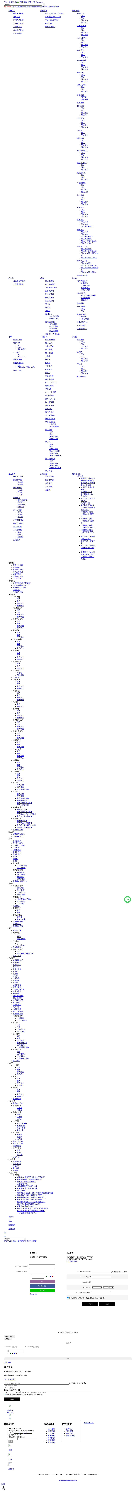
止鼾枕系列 (49, 291)
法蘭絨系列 (49, 405)
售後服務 (51, 1436)
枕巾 (19, 532)
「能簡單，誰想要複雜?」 (26, 1213)
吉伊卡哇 (48, 349)
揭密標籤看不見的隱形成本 (27, 1186)
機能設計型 (81, 293)
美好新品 (16, 17)
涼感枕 (47, 311)
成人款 (20, 517)
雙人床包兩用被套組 (89, 241)
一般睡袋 (52, 424)
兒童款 (20, 514)
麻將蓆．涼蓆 (18, 477)
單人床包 (84, 222)
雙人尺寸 (80, 230)
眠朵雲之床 (17, 340)
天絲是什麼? (85, 503)
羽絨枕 (47, 304)
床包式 (79, 352)
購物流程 (51, 1431)
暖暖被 (83, 317)
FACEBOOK (89, 1423)
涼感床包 (80, 118)
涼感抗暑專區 (82, 281)
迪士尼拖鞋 (17, 510)
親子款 (20, 512)
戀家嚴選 (43, 474)
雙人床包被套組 (87, 236)
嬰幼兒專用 (22, 349)
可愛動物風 (81, 183)
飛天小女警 (49, 353)
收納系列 (16, 498)
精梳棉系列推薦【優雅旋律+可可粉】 (87, 514)
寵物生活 (16, 540)
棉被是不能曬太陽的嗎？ (26, 1182)
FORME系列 (81, 26)
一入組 (20, 490)
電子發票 (51, 1440)
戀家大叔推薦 (18, 6)
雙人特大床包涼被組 (89, 272)
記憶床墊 (16, 352)
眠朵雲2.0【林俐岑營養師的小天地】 (31, 1211)
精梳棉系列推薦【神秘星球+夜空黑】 (87, 521)
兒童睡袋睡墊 (50, 422)
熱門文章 (79, 476)
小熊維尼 (48, 366)
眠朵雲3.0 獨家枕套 (52, 334)
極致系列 (80, 72)
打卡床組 (80, 103)
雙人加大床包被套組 (89, 251)
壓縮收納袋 (17, 488)
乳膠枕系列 (49, 301)
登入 (6, 2)
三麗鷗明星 (49, 376)
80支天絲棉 (81, 85)
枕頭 (42, 278)
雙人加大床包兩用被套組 (26, 814)
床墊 (10, 337)
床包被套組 (53, 436)
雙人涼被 (48, 471)
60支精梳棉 (53, 331)
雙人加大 (84, 20)
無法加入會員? (72, 1261)
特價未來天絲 (50, 27)
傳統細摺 (84, 99)
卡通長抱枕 (53, 318)
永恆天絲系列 (82, 38)
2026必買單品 (18, 23)
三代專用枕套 (18, 284)
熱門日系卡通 (50, 399)
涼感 (29, 6)
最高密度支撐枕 (19, 281)
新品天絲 (48, 6)
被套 (51, 434)
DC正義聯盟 (49, 395)
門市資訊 (23, 2)
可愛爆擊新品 (50, 340)
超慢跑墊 (55, 6)
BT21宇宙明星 (50, 392)
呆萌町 (42, 6)
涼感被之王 (85, 288)
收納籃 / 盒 (22, 502)
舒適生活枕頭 (18, 30)
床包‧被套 (75, 11)
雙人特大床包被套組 (89, 265)
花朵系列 (80, 207)
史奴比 (47, 359)
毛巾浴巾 (48, 486)
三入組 (20, 492)
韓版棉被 (80, 303)
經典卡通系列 (50, 419)
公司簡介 (69, 1429)
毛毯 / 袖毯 (85, 319)
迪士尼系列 (49, 402)
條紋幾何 (80, 195)
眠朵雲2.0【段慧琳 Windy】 (27, 1188)
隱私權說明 (70, 1436)
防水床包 (80, 340)
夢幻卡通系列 (50, 415)
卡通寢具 (43, 337)
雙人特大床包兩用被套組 (26, 825)
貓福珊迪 (48, 369)
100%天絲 (80, 13)
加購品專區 (17, 27)
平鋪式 (79, 364)
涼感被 (74, 278)
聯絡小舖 (31, 2)
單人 (83, 16)
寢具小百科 (76, 474)
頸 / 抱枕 (48, 314)
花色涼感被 (85, 290)
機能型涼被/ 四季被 (88, 295)
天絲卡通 (48, 409)
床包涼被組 (53, 439)
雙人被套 (84, 234)
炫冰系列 (48, 343)
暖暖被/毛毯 (81, 314)
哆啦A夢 (48, 389)
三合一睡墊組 (54, 426)
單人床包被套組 (87, 226)
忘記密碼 (33, 1294)
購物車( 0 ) (13, 2)
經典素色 (80, 138)
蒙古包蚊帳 (17, 527)
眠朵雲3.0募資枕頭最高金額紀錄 (29, 1179)
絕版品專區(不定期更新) (54, 13)
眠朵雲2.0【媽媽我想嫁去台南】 (29, 1204)
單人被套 (84, 224)
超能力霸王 (49, 386)
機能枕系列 (49, 297)
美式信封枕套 (82, 275)
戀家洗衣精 (35, 6)
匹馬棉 (79, 130)
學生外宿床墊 (18, 363)
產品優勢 (51, 1429)
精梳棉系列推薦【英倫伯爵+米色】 (30, 1199)
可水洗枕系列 (50, 284)
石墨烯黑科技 (82, 329)
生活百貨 (11, 474)
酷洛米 (47, 363)
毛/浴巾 (20, 537)
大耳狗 (47, 356)
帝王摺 (83, 97)
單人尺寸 (80, 220)
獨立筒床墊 (17, 359)
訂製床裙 (80, 95)
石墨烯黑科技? (86, 492)
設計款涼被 (85, 298)
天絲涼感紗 (85, 285)
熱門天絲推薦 (18, 20)
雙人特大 (84, 22)
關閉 (3, 1484)
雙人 (83, 18)
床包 (51, 432)
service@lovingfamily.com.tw (23, 1433)
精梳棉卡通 (49, 412)
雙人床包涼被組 (87, 243)
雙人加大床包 (86, 249)
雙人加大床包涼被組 (89, 258)
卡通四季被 (81, 307)
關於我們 (11, 1225)
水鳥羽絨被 (81, 325)
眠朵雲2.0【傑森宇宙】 (25, 1206)
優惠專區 (43, 11)
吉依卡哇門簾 (18, 520)
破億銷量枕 (49, 281)
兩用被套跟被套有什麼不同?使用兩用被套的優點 (88, 507)
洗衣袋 (20, 484)
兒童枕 (47, 307)
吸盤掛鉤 (21, 507)
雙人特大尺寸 (82, 261)
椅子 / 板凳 (22, 504)
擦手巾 (20, 534)
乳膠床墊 (16, 343)
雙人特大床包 (86, 263)
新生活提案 (17, 33)
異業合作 (69, 1433)
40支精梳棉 (53, 326)
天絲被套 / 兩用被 (51, 20)
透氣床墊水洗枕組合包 (26, 367)
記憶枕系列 (49, 294)
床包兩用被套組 (55, 455)
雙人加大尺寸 (82, 246)
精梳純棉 (48, 23)
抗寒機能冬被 (82, 322)
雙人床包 (84, 232)
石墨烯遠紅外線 (51, 288)
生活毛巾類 (17, 530)
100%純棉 (80, 106)
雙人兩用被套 (86, 239)
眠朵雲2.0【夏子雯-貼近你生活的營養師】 (88, 548)
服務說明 (11, 1229)
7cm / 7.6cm (22, 356)
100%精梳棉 (81, 60)
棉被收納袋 (49, 480)
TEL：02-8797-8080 (14, 1429)
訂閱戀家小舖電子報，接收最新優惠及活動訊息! (87, 1298)
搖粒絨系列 (81, 173)
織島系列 (80, 50)
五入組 (20, 494)
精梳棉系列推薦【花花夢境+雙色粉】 (87, 532)
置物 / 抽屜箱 (22, 500)
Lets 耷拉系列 (54, 316)
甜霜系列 (84, 283)
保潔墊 (74, 337)
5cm (19, 345)
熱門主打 (11, 11)
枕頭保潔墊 (81, 376)
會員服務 (51, 1442)
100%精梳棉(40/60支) (53, 17)
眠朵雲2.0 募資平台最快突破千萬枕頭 (31, 1177)
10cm (19, 347)
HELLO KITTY (51, 382)
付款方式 (51, 1433)
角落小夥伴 (49, 379)
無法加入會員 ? (10, 1379)
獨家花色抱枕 (18, 523)
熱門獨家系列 (82, 150)
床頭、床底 (17, 370)
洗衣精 (20, 482)
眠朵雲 (25, 6)
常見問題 (51, 1438)
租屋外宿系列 (82, 163)
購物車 (11, 1217)
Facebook (39, 2)
